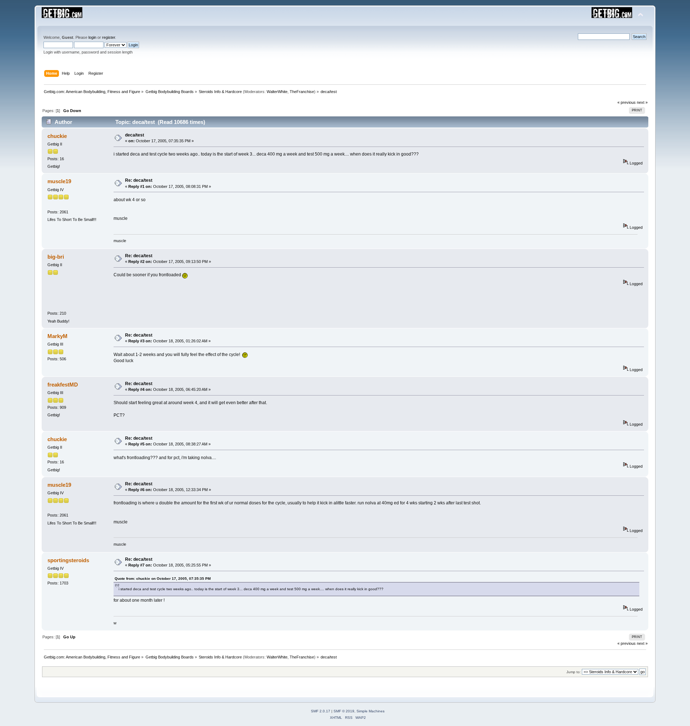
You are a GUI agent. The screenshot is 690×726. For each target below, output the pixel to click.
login (92, 37)
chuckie (57, 136)
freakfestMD (62, 385)
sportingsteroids (68, 560)
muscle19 (59, 181)
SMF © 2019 (344, 711)
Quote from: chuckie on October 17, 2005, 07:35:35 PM (163, 579)
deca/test (134, 135)
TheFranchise (302, 91)
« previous (626, 102)
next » (642, 102)
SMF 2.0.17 (320, 711)
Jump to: (573, 672)
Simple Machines (370, 711)
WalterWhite (277, 91)
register (108, 37)
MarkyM (57, 336)
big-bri (55, 257)
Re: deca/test (138, 180)
